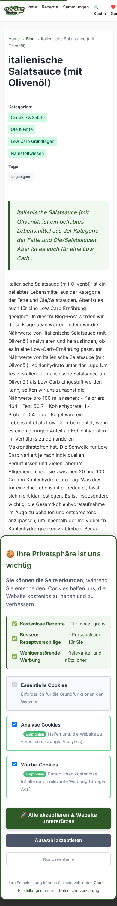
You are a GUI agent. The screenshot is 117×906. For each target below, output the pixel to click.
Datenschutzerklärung (79, 890)
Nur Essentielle (58, 859)
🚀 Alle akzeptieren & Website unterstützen (58, 818)
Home (31, 6)
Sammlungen (76, 6)
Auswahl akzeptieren (58, 840)
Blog (30, 38)
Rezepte (50, 6)
